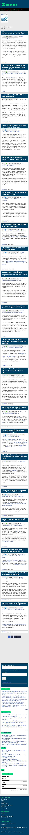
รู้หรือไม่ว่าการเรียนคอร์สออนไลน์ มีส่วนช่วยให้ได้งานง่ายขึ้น (14, 744)
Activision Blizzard (10, 253)
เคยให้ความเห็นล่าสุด (8, 295)
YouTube (11, 816)
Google (20, 73)
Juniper (25, 99)
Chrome (21, 130)
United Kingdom (10, 73)
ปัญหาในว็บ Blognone (6, 751)
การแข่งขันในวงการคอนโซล (20, 564)
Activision (11, 525)
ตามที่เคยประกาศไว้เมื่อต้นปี (11, 136)
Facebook (6, 816)
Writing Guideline (4, 805)
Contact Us (3, 806)
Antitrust (12, 38)
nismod (5, 375)
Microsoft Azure (19, 312)
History (6, 799)
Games (16, 253)
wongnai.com (20, 832)
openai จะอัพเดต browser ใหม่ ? (9, 756)
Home (2, 14)
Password (4, 672)
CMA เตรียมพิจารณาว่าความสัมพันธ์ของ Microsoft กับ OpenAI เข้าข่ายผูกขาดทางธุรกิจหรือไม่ (14, 159)
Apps (2, 815)
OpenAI (8, 38)
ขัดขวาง (19, 417)
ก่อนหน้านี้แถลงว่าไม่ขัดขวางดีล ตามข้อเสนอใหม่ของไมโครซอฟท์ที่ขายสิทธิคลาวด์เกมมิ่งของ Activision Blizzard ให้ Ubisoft (14, 263)
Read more (4, 62)
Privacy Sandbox (5, 131)
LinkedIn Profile (4, 829)
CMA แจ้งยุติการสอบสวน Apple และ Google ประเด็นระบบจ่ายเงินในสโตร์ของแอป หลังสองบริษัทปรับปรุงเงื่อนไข (13, 67)
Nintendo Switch (8, 555)
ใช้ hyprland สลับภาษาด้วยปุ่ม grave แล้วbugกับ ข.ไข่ (13, 750)
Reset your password (6, 684)
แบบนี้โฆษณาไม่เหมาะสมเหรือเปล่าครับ (10, 759)
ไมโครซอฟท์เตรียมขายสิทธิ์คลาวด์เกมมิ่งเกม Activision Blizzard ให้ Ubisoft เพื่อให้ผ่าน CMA (13, 370)
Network (11, 101)
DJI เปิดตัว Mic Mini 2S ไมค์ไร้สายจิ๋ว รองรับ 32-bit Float (13, 721)
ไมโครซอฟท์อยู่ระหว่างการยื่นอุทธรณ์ (14, 446)
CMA (22, 36)
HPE (3, 101)
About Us (3, 799)
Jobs (11, 9)
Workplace (16, 9)
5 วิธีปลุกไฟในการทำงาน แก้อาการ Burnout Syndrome (13, 741)
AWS (6, 198)
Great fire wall (5, 753)
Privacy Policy (4, 808)
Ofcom (3, 312)
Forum (7, 9)
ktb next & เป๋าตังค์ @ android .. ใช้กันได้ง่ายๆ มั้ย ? (12, 763)
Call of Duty (22, 554)
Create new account (6, 682)
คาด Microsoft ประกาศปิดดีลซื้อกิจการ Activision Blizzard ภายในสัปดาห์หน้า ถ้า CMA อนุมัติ (14, 274)
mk (4, 130)
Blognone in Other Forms (6, 818)
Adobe (3, 230)
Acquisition (6, 101)
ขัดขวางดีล (18, 531)
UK (24, 312)
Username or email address (8, 665)
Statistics (3, 802)
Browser (11, 131)
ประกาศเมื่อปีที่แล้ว (13, 470)
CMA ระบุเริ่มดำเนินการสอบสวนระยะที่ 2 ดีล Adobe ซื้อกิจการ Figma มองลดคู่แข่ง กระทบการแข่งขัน (14, 456)
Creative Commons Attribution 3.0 (8, 823)
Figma (6, 230)
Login (21, 9)
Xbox (24, 375)
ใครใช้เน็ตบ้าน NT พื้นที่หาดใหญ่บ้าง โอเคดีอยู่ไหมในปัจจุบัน (14, 754)
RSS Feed (3, 813)
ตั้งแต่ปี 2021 (11, 77)
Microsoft (4, 38)
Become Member (4, 803)
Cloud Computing (9, 312)
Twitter (2, 816)
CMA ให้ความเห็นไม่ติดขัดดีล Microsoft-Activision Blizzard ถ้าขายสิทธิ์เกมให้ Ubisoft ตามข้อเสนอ (14, 341)
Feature (3, 9)
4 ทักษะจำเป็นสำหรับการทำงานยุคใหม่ (10, 742)
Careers (2, 800)
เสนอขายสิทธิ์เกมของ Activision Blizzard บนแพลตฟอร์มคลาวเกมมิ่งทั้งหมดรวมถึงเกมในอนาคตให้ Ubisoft (14, 355)
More (26, 709)
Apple (25, 71)
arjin (5, 36)
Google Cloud (10, 198)
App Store (4, 73)
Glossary (11, 805)
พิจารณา (9, 51)
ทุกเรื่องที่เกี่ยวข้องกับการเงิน (8, 757)
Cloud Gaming (20, 525)
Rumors (17, 280)
